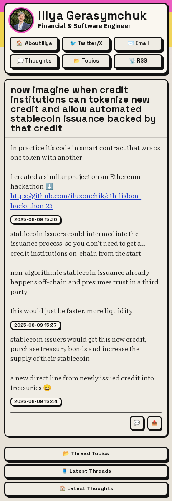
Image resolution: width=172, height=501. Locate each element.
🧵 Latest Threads (86, 471)
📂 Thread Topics (86, 453)
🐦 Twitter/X (86, 43)
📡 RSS (138, 61)
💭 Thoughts (34, 61)
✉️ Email (138, 43)
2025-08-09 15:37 (35, 325)
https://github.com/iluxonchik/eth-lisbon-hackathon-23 (75, 200)
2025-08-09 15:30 (35, 219)
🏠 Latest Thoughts (86, 488)
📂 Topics (86, 61)
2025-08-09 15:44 (36, 401)
